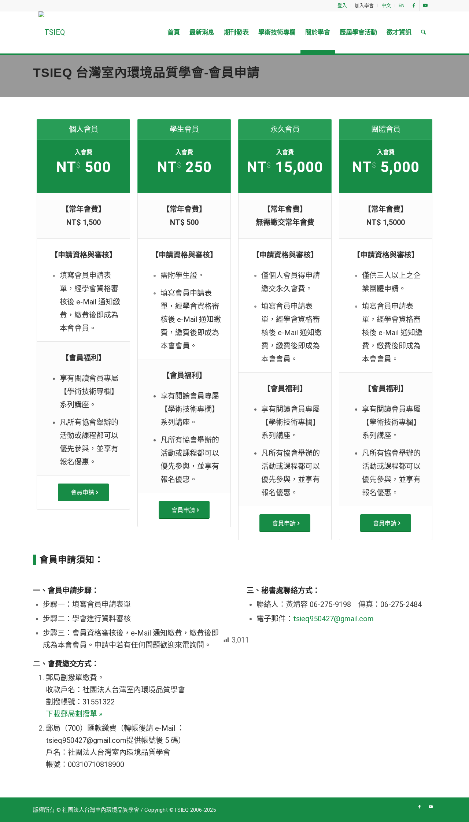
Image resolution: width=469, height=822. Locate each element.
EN (402, 5)
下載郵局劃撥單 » (74, 714)
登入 (342, 5)
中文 (386, 5)
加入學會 (364, 5)
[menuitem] (342, 5)
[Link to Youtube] (425, 5)
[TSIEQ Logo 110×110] (51, 32)
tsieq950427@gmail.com (333, 618)
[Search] (423, 32)
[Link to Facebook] (414, 5)
